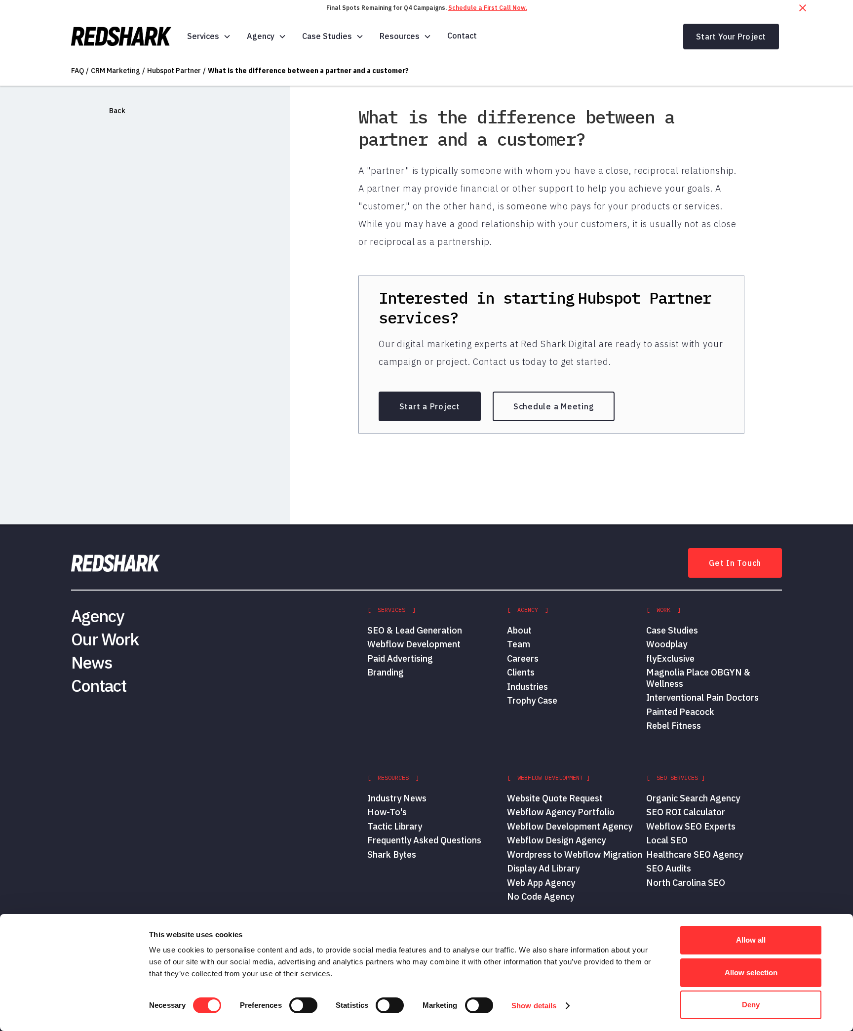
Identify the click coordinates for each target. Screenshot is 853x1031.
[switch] (303, 1005)
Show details (533, 1005)
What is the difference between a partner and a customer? (308, 70)
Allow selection (751, 972)
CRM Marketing (115, 70)
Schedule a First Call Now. (487, 7)
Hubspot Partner (174, 70)
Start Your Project (731, 36)
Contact (462, 35)
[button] (209, 36)
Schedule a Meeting (553, 406)
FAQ (77, 70)
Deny (751, 1004)
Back (117, 110)
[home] (121, 36)
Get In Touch (735, 563)
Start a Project (429, 406)
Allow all (751, 940)
